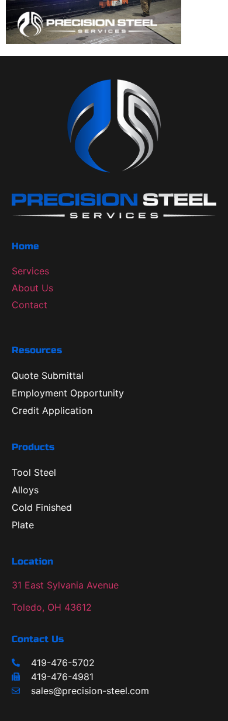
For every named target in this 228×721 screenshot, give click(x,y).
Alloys (25, 490)
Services (30, 271)
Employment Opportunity (68, 393)
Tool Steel (34, 472)
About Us (32, 288)
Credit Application (52, 410)
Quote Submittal (48, 375)
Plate (23, 525)
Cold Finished (42, 507)
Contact (29, 305)
